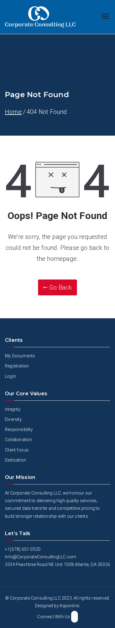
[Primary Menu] (105, 17)
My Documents (20, 355)
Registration (17, 365)
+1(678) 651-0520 (22, 549)
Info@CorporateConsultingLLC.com (40, 556)
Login (10, 376)
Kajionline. (70, 605)
